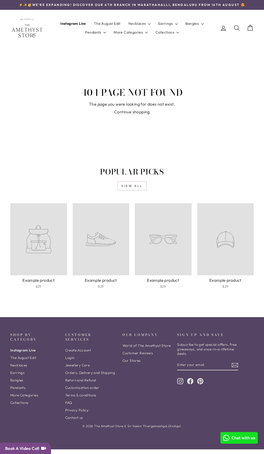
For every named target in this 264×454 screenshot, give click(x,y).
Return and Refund (80, 380)
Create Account (78, 350)
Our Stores (131, 360)
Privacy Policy (77, 410)
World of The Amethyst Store (146, 345)
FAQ (68, 402)
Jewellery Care (77, 365)
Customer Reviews (137, 353)
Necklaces (137, 23)
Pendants (93, 32)
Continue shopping (132, 111)
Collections (165, 32)
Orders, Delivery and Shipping (90, 372)
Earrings (166, 23)
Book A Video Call (23, 448)
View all (132, 186)
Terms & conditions (80, 395)
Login (70, 357)
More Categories (129, 32)
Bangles (192, 23)
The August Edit (107, 23)
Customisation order (82, 387)
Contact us (74, 417)
